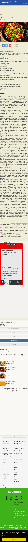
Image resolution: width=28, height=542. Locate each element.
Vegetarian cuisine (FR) (19, 509)
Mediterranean (23, 230)
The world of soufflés (7, 267)
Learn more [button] (5, 535)
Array (18, 233)
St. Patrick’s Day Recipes (19, 441)
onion (13, 224)
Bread (15, 474)
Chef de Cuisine (4, 20)
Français (12, 1)
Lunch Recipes (6, 443)
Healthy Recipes (6, 441)
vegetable (5, 230)
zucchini (25, 224)
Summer (7, 236)
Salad (15, 472)
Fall (3, 467)
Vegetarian (16, 506)
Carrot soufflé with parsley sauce (9, 273)
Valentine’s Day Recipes (19, 439)
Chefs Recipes (6, 439)
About (5, 525)
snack (9, 239)
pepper (6, 227)
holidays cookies (18, 453)
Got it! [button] (14, 539)
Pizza (15, 467)
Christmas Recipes (18, 450)
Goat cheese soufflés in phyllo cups (10, 271)
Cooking (5, 3)
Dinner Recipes (6, 446)
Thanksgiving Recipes (19, 448)
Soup (15, 462)
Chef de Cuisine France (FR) (20, 515)
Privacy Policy (18, 525)
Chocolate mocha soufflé (7, 275)
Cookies (16, 476)
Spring (4, 462)
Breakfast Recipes (6, 450)
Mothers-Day (14, 236)
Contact (11, 525)
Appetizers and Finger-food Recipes (7, 454)
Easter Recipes (17, 443)
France (4, 233)
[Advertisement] (14, 301)
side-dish (19, 227)
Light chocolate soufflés (7, 277)
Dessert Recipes (6, 448)
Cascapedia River (18, 520)
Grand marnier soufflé (7, 278)
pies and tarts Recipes (7, 456)
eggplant (19, 224)
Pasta (15, 469)
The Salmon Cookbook (19, 511)
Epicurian (16, 517)
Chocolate (16, 481)
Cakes (15, 479)
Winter (4, 469)
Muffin (15, 465)
